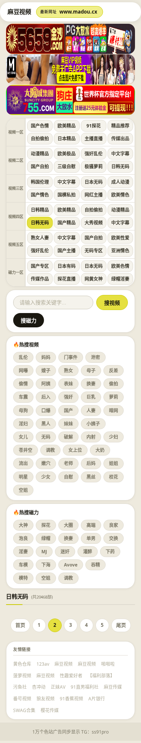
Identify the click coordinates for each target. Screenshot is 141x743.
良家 (113, 525)
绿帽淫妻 (120, 279)
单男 (91, 538)
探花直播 (67, 279)
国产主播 (67, 250)
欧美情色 (120, 195)
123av (42, 664)
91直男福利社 (85, 687)
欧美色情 (120, 266)
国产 (68, 410)
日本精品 (67, 138)
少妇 (113, 437)
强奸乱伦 (94, 153)
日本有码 (67, 266)
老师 (68, 463)
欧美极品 (67, 153)
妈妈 (45, 357)
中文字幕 (120, 153)
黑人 (45, 424)
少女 (45, 477)
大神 (23, 525)
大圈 (68, 525)
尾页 (121, 625)
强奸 (68, 397)
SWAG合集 (24, 710)
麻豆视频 (64, 664)
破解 (68, 437)
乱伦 (23, 357)
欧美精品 (67, 126)
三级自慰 (67, 166)
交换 (113, 538)
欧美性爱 (120, 238)
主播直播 (94, 138)
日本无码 (94, 182)
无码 (45, 437)
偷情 (23, 384)
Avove (70, 565)
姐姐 (113, 463)
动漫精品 (40, 153)
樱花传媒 (50, 710)
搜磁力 (28, 321)
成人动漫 (120, 182)
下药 (110, 551)
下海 (45, 565)
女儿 (23, 437)
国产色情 (40, 126)
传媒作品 (40, 279)
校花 (113, 477)
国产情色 (40, 195)
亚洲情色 (120, 250)
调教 (50, 450)
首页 (20, 625)
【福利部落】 (101, 675)
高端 (91, 525)
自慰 (68, 477)
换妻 (91, 384)
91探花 (93, 126)
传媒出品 (120, 138)
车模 (23, 565)
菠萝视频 (22, 675)
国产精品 (67, 223)
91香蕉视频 (71, 698)
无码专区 (94, 250)
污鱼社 (20, 687)
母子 (91, 370)
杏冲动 (38, 687)
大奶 (100, 450)
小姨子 (93, 424)
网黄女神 (94, 279)
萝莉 (113, 397)
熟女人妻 (40, 238)
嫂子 (45, 370)
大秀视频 (94, 223)
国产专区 (40, 266)
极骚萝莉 (94, 166)
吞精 (95, 565)
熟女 (68, 370)
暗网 (113, 410)
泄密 (95, 357)
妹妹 (68, 424)
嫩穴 (45, 463)
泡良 (23, 538)
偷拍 (113, 384)
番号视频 (22, 698)
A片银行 (96, 698)
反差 (113, 370)
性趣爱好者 (71, 675)
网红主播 (94, 195)
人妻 (91, 410)
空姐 (23, 490)
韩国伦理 (40, 182)
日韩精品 (40, 210)
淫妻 (23, 551)
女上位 (75, 450)
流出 (23, 463)
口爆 (45, 410)
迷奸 (65, 551)
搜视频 (112, 303)
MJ (44, 551)
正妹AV (58, 687)
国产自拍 (40, 166)
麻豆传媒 (113, 687)
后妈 (91, 463)
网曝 (23, 370)
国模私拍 (67, 195)
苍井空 (25, 450)
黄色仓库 (22, 664)
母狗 (23, 410)
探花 (45, 525)
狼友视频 (45, 698)
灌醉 (87, 551)
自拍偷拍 (40, 138)
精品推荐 (120, 126)
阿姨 (45, 384)
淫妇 (23, 424)
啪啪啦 (108, 664)
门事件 (70, 357)
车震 (23, 397)
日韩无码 (120, 166)
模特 (23, 578)
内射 (91, 437)
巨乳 (91, 397)
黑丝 (91, 477)
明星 (23, 477)
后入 (45, 397)
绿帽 (45, 538)
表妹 (68, 384)
